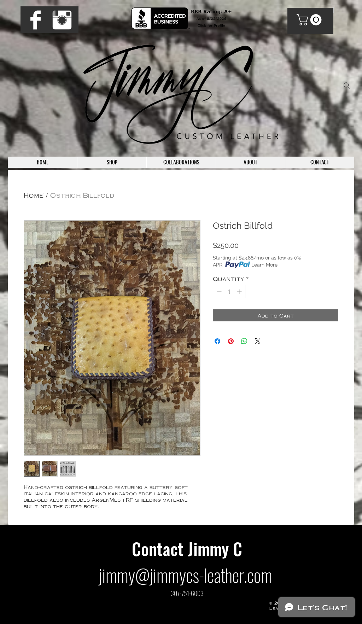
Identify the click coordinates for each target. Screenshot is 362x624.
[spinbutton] (229, 291)
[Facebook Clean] (35, 20)
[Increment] (239, 291)
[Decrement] (218, 291)
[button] (310, 19)
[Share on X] (257, 341)
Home (33, 195)
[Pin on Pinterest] (231, 341)
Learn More (264, 265)
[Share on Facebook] (217, 341)
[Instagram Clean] (62, 20)
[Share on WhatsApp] (244, 341)
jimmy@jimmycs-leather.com (185, 574)
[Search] (346, 85)
